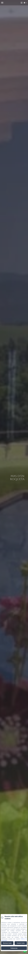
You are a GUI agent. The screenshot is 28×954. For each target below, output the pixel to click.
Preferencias (14, 948)
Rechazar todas (7, 943)
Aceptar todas (21, 943)
